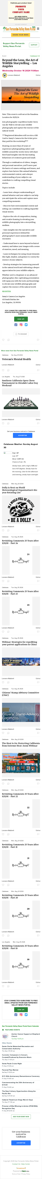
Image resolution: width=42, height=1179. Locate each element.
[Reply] (9, 340)
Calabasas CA (35, 56)
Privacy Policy (26, 1174)
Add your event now (21, 1117)
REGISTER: (6, 291)
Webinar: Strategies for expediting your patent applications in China (19, 643)
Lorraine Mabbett (14, 75)
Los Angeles (6, 377)
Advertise (22, 435)
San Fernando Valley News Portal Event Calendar (20, 1026)
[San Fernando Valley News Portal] (19, 29)
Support (34, 45)
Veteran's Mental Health (16, 359)
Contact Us (16, 1164)
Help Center (25, 1164)
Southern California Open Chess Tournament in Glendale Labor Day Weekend (20, 383)
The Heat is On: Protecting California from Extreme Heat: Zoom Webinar (21, 744)
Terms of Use (16, 1174)
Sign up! (21, 319)
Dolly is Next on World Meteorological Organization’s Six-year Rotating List (20, 490)
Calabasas (5, 355)
